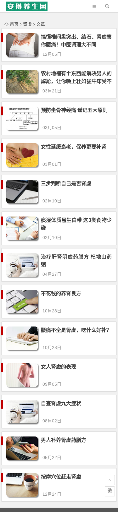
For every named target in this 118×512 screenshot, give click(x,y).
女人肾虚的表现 (58, 366)
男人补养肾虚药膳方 (63, 440)
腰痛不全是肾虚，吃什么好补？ (76, 330)
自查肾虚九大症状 (61, 403)
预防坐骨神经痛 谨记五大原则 (74, 110)
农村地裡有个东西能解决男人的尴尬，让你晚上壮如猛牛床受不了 (76, 81)
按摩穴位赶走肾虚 (61, 476)
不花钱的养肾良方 (61, 293)
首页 (14, 24)
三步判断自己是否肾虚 (66, 183)
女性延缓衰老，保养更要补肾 (73, 146)
